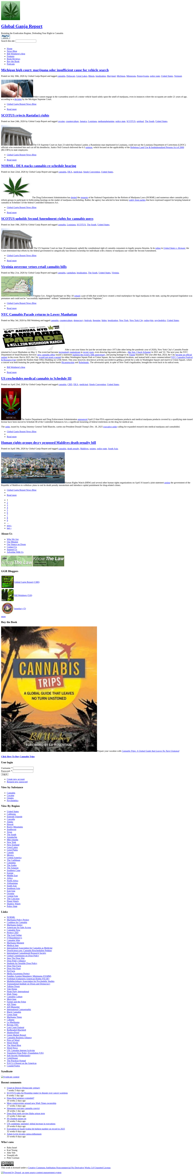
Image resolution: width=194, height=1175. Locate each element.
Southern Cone (13, 870)
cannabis (61, 76)
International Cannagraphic (19, 1009)
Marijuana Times (14, 1017)
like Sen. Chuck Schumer (139, 352)
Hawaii (10, 824)
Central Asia (12, 896)
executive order (110, 426)
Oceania (10, 893)
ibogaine (96, 320)
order (7, 426)
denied (74, 197)
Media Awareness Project (18, 973)
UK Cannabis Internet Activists (21, 1050)
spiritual (140, 121)
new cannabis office (46, 354)
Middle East (12, 875)
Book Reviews (13, 59)
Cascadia (11, 819)
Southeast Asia (13, 888)
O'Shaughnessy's (14, 937)
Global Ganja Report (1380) (26, 582)
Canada (10, 852)
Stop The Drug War (16, 958)
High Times (12, 994)
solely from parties (137, 200)
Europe (10, 873)
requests (84, 197)
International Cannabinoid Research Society (26, 953)
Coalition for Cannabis (17, 922)
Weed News (12, 1048)
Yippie (132, 354)
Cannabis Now (13, 930)
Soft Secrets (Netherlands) (18, 1055)
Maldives (84, 448)
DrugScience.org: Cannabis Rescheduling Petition (29, 950)
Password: (6, 771)
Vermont (178, 76)
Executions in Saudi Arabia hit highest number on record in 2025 (36, 1129)
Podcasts (11, 64)
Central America (14, 857)
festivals (88, 320)
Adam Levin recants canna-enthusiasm (24, 1134)
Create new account (16, 779)
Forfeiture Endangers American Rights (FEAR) (28, 978)
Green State (12, 1014)
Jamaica (83, 121)
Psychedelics (12, 800)
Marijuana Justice (14, 925)
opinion (88, 147)
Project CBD (12, 932)
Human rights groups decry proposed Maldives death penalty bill (48, 442)
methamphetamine (106, 121)
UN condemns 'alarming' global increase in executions (31, 1123)
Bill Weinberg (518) (23, 595)
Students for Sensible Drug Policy (22, 963)
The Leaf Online (14, 935)
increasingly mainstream (69, 352)
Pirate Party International (18, 991)
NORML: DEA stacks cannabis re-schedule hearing (38, 166)
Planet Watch (13, 901)
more (3, 616)
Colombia (11, 863)
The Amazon (12, 868)
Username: (6, 768)
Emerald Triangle (14, 816)
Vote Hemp (12, 989)
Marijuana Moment (15, 943)
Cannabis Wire (13, 940)
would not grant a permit (50, 357)
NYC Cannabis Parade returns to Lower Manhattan (39, 314)
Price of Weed (13, 1040)
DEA (69, 172)
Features (10, 56)
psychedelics (160, 320)
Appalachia (12, 837)
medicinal (77, 172)
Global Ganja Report (21, 26)
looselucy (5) (20, 608)
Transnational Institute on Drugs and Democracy (28, 984)
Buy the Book (13, 61)
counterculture (72, 121)
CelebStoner (12, 1058)
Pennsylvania (143, 76)
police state (155, 76)
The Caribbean (13, 860)
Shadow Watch (13, 903)
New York (123, 320)
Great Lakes (81, 76)
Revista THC (13, 1025)
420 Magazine (13, 1007)
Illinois (91, 76)
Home (9, 48)
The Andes (12, 865)
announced (82, 419)
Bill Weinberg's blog (16, 54)
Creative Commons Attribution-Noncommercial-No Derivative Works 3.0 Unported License (69, 1167)
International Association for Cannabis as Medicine (29, 948)
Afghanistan (12, 883)
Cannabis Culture (14, 996)
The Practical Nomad (16, 1060)
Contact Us (12, 547)
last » (9, 528)
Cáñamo (10, 1019)
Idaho (104, 320)
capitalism (71, 273)
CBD (69, 384)
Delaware (70, 76)
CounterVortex (13, 1066)
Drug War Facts (14, 966)
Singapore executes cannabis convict (23, 1108)
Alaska (10, 822)
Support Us (12, 549)
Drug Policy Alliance (16, 961)
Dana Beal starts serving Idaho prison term (26, 1113)
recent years (88, 352)
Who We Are (13, 539)
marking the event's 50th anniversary (88, 354)
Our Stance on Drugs (16, 544)
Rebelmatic (84, 362)
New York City (136, 320)
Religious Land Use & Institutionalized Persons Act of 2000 (157, 147)
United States (167, 76)
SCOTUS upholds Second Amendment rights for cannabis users (47, 218)
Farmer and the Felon (16, 1002)
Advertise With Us (15, 552)
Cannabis (11, 793)
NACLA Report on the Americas (21, 1063)
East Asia (11, 891)
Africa (9, 878)
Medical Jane (13, 945)
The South (149, 121)
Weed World (12, 1043)
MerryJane (11, 999)
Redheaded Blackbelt (16, 1030)
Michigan (121, 76)
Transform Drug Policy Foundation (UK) (25, 1053)
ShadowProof (13, 1032)
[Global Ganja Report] (10, 19)
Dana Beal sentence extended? (20, 1098)
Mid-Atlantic (12, 839)
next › (9, 525)
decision (18, 99)
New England (13, 845)
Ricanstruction (67, 362)
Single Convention (91, 172)
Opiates (10, 798)
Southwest (11, 829)
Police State (12, 906)
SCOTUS (131, 121)
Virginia (115, 273)
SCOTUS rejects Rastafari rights (25, 115)
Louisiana (92, 121)
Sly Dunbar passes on (16, 1118)
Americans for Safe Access (19, 927)
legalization (101, 76)
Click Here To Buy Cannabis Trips (18, 756)
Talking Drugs (13, 986)
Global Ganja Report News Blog (21, 104)
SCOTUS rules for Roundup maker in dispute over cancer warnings (37, 1093)
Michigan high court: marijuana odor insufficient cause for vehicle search (55, 70)
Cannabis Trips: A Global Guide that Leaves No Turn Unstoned (150, 751)
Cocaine (10, 795)
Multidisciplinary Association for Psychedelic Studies (30, 981)
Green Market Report (16, 1035)
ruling (158, 248)
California (11, 814)
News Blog (12, 51)
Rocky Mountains (15, 827)
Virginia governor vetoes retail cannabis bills (34, 267)
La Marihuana (13, 1022)
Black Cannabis (14, 1012)
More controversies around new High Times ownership (31, 1103)
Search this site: (8, 41)
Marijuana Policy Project (18, 920)
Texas (9, 832)
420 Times (11, 1004)
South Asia (113, 448)
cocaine (61, 121)
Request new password (17, 782)
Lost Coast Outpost (15, 1027)
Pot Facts (11, 971)
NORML (11, 917)
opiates (93, 448)
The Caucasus (13, 898)
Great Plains (12, 850)
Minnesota (131, 76)
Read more (12, 109)
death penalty (73, 448)
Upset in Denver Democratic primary (23, 1088)
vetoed (77, 296)
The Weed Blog (14, 1045)
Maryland (111, 76)
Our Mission (12, 542)
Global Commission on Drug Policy (23, 955)
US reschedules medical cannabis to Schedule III (36, 378)
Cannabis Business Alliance (19, 1037)
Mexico (10, 855)
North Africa (12, 880)
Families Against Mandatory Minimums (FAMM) (29, 976)
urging (167, 482)
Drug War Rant (14, 968)
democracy (78, 320)
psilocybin (148, 320)
